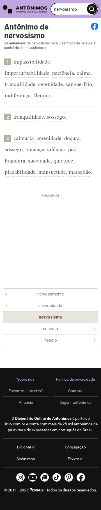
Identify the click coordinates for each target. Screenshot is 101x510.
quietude (64, 160)
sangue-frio (79, 84)
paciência (63, 72)
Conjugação (75, 447)
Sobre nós (26, 379)
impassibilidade (31, 61)
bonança (35, 149)
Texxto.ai (75, 459)
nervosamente (50, 294)
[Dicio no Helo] (44, 477)
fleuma (41, 95)
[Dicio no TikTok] (56, 477)
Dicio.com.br (14, 424)
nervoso (50, 328)
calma (84, 72)
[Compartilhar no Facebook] (94, 26)
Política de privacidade (75, 379)
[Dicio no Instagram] (20, 477)
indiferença (18, 95)
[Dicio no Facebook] (81, 477)
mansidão (80, 171)
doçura (72, 138)
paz (72, 149)
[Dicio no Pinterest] (69, 477)
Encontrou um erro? (25, 391)
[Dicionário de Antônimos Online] (25, 9)
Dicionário (26, 447)
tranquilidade (20, 84)
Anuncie (26, 402)
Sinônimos (26, 459)
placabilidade (20, 171)
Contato (75, 391)
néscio (50, 340)
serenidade (50, 84)
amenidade (48, 138)
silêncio (56, 149)
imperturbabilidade (27, 72)
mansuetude (52, 171)
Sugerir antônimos (75, 402)
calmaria (23, 138)
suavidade (39, 160)
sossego (56, 116)
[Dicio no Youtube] (32, 477)
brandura (15, 160)
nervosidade (50, 305)
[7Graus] (36, 490)
